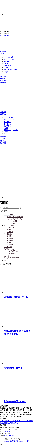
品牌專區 (3, 53)
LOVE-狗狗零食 (12, 251)
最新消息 (3, 78)
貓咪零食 (10, 242)
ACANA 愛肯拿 (8, 57)
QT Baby (6, 67)
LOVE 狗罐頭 (11, 253)
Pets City (6, 73)
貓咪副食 (10, 244)
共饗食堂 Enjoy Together (11, 69)
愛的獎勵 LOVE (8, 66)
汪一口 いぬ (7, 63)
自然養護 (10, 232)
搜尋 (1, 207)
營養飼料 (10, 227)
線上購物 (3, 35)
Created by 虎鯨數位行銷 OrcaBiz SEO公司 (16, 441)
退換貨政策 (15, 423)
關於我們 (3, 51)
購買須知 (9, 423)
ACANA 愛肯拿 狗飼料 (15, 217)
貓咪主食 (10, 236)
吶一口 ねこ (7, 61)
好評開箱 (3, 80)
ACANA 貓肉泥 (12, 223)
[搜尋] (20, 208)
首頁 (1, 421)
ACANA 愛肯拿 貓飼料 (14, 219)
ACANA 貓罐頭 (12, 221)
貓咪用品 (10, 238)
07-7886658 (6, 431)
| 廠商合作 (9, 35)
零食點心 (10, 229)
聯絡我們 (3, 82)
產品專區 (12, 421)
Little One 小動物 (9, 59)
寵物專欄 (3, 76)
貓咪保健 (10, 240)
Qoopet (6, 71)
